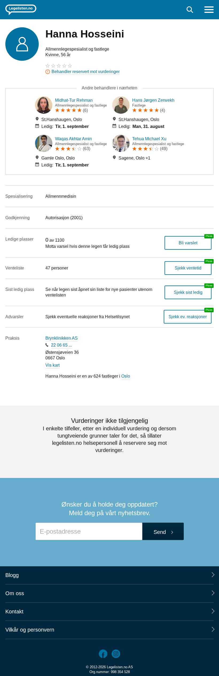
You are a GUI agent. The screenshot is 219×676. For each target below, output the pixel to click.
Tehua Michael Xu (149, 138)
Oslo (125, 376)
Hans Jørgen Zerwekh (153, 100)
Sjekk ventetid (188, 268)
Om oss (14, 593)
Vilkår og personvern (29, 630)
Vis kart (52, 365)
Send (160, 532)
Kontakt (14, 611)
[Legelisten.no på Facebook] (103, 653)
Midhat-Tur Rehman (74, 100)
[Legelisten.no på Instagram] (115, 653)
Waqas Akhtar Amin (73, 138)
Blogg (12, 575)
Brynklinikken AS (61, 338)
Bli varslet (188, 243)
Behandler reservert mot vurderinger (86, 71)
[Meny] (209, 10)
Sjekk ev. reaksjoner (188, 316)
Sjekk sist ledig (188, 292)
